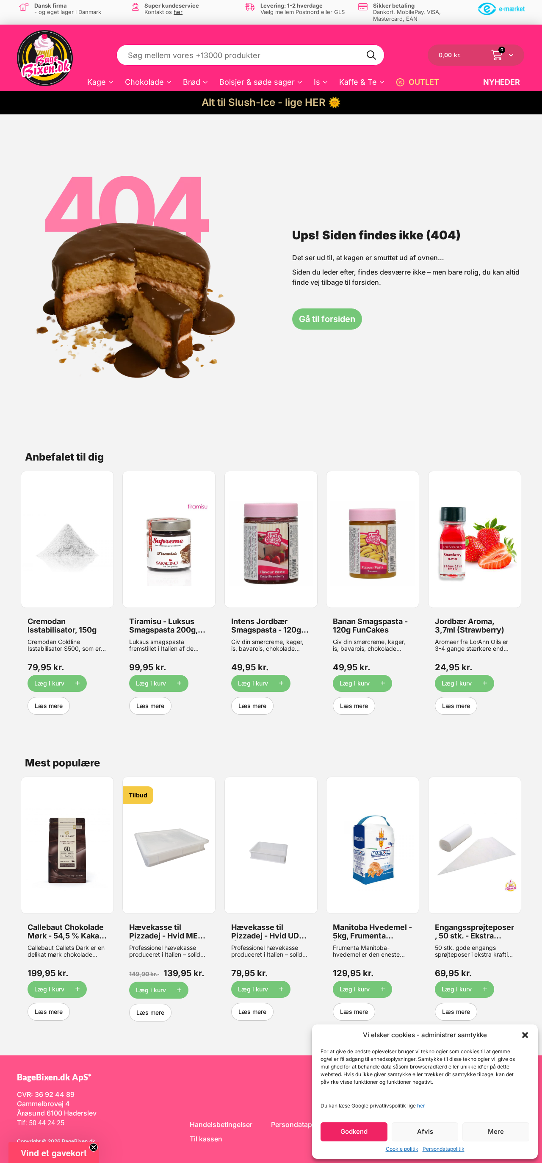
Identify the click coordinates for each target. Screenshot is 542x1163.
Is (317, 82)
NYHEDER (501, 82)
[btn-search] (371, 55)
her (421, 1105)
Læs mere (49, 705)
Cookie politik (402, 1149)
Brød (191, 82)
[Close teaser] (93, 1147)
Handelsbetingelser (221, 1124)
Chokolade (144, 82)
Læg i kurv (49, 683)
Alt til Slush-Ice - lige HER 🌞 (271, 102)
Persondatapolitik (444, 1149)
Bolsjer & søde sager (257, 82)
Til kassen (206, 1139)
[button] (525, 1035)
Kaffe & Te (358, 82)
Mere (496, 1131)
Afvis (425, 1131)
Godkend (354, 1131)
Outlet (424, 82)
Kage (96, 82)
